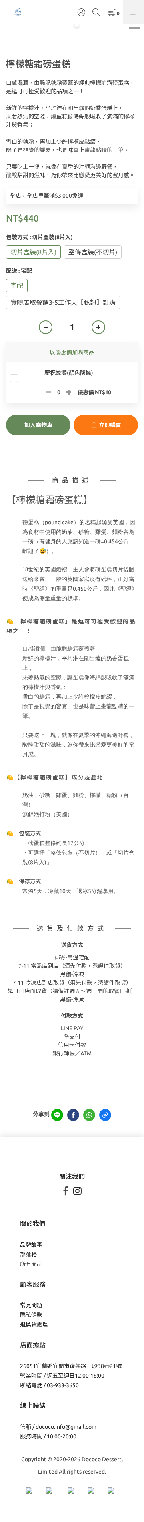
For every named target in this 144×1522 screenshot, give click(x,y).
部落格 (28, 1254)
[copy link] (105, 1115)
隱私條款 (31, 1315)
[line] (57, 1115)
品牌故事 (31, 1245)
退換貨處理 (34, 1324)
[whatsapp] (89, 1115)
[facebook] (73, 1115)
